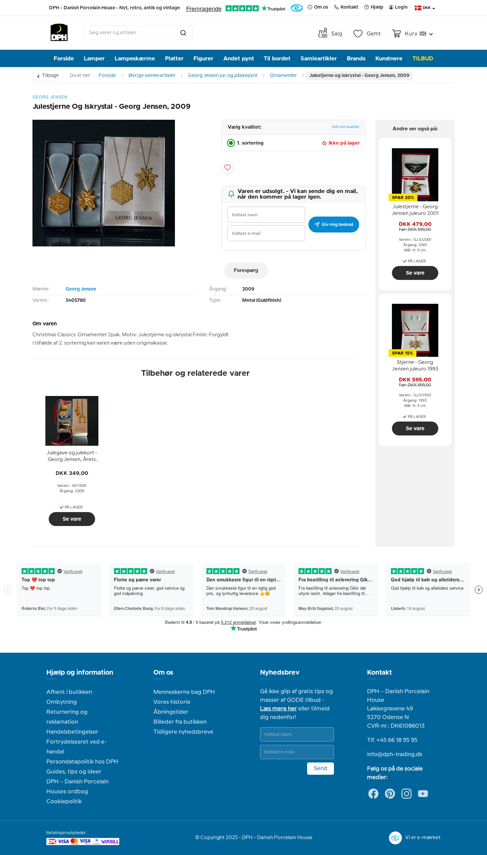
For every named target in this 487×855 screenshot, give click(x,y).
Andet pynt (238, 58)
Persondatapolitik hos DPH (82, 761)
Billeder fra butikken (180, 722)
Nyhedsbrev (279, 672)
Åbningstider (171, 712)
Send (320, 768)
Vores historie (171, 702)
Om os (163, 672)
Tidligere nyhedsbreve (183, 732)
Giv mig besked (337, 225)
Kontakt (379, 672)
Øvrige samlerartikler (152, 75)
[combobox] (138, 33)
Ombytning (61, 702)
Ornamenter (283, 75)
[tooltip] (71, 456)
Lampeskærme (135, 58)
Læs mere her (278, 708)
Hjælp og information (79, 672)
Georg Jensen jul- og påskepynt (222, 75)
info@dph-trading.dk (394, 754)
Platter (174, 58)
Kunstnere (389, 58)
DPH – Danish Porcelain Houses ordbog (77, 786)
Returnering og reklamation (66, 717)
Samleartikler (318, 58)
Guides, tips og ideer (73, 771)
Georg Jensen (81, 289)
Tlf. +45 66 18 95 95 (392, 740)
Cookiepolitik (64, 801)
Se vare (72, 519)
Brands (356, 58)
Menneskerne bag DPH (184, 692)
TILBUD (422, 58)
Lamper (94, 58)
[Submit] (183, 32)
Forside (64, 58)
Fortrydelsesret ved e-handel (76, 747)
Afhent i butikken (69, 692)
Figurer (203, 58)
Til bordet (277, 58)
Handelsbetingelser (72, 732)
